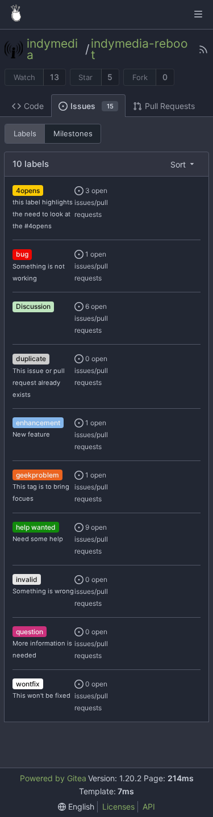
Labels (25, 133)
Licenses (118, 806)
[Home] (15, 14)
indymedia (52, 49)
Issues (92, 106)
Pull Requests (170, 106)
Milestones (73, 133)
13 (54, 77)
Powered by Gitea (53, 778)
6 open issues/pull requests (91, 318)
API (149, 806)
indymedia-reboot (139, 49)
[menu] (183, 164)
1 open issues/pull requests (91, 266)
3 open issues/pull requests (91, 202)
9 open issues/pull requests (91, 539)
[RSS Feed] (203, 49)
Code (34, 106)
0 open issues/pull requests (91, 370)
